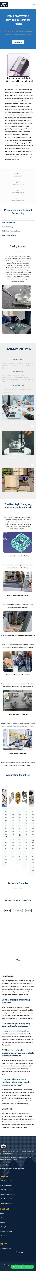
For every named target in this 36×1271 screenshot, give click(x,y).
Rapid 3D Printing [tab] (7, 227)
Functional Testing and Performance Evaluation (18, 635)
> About (2, 1213)
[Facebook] (16, 1252)
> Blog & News (4, 1218)
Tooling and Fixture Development (18, 714)
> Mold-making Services (6, 1203)
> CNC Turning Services (6, 1185)
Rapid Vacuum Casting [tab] (9, 235)
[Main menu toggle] (34, 5)
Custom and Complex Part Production (18, 675)
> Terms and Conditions (6, 1231)
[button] (22, 1267)
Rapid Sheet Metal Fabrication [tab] (11, 231)
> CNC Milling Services (6, 1190)
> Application (3, 1222)
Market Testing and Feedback (18, 753)
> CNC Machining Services (7, 1180)
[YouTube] (22, 1252)
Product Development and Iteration (18, 595)
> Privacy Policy (4, 1227)
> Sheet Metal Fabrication (6, 1198)
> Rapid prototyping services (7, 1194)
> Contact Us (3, 1235)
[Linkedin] (19, 1252)
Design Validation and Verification (18, 556)
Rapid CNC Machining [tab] (9, 222)
